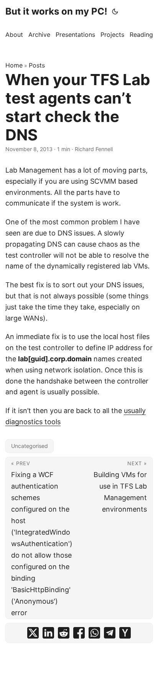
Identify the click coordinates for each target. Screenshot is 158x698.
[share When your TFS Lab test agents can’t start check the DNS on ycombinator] (125, 633)
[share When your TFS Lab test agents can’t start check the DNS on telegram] (109, 633)
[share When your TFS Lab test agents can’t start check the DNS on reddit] (63, 633)
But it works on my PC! (56, 11)
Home (14, 65)
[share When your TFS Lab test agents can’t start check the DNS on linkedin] (48, 633)
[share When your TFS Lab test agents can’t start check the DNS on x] (33, 633)
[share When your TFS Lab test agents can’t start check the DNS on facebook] (79, 633)
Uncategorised (29, 446)
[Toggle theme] (115, 11)
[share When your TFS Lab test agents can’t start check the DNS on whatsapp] (94, 633)
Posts (37, 65)
